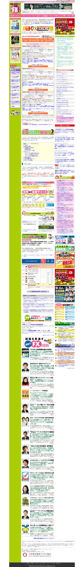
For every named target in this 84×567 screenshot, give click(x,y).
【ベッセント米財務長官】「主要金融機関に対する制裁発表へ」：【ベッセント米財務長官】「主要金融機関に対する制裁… (66, 327)
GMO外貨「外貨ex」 (15, 98)
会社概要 (32, 563)
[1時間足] (40, 206)
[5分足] (26, 206)
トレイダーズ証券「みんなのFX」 (15, 77)
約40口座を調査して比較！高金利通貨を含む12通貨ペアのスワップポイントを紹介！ (38, 307)
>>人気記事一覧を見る (71, 368)
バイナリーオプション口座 (62, 110)
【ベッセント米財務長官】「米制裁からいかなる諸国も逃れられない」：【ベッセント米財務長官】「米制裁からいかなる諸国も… (66, 333)
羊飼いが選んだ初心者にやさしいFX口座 (65, 87)
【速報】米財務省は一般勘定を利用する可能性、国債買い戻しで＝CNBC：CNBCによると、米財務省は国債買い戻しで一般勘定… (66, 337)
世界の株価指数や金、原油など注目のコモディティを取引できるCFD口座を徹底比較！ (65, 58)
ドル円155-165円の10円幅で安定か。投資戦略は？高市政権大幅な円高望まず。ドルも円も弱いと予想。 (42, 408)
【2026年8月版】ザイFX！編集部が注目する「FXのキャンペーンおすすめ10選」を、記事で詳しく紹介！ (38, 301)
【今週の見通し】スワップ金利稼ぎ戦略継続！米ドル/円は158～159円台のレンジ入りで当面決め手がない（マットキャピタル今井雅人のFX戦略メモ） (42, 353)
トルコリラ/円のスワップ (62, 77)
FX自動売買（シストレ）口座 (63, 106)
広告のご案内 (58, 563)
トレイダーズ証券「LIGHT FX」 (15, 87)
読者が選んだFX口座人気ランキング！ (65, 111)
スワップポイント (60, 75)
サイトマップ (48, 563)
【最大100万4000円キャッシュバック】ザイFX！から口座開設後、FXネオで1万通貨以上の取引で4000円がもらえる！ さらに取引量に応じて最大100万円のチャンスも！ (65, 189)
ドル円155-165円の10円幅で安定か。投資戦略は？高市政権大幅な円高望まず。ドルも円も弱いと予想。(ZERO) (66, 365)
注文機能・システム (61, 98)
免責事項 (28, 563)
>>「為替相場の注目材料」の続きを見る (38, 291)
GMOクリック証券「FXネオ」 (15, 73)
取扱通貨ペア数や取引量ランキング (64, 91)
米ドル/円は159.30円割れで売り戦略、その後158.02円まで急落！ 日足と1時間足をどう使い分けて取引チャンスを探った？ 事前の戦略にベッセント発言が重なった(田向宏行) (66, 358)
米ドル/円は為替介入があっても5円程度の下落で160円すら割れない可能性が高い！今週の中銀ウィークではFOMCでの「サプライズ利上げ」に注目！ (42, 515)
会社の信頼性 (59, 92)
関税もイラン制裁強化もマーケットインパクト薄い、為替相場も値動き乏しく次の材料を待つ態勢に (42, 381)
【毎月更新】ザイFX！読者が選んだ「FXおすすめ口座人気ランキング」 (38, 124)
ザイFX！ (61, 564)
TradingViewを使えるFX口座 (62, 102)
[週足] (40, 204)
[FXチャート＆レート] (50, 204)
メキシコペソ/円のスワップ (62, 79)
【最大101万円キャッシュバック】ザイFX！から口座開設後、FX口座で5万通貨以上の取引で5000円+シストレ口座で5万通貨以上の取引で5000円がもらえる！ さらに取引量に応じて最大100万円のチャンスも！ (65, 215)
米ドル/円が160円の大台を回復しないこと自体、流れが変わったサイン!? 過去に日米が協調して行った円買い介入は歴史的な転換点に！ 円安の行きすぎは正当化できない (42, 436)
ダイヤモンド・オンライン (36, 564)
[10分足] (30, 206)
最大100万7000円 (15, 35)
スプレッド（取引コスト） (62, 73)
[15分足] (33, 206)
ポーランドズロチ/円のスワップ (63, 85)
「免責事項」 (66, 545)
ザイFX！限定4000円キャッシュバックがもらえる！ (15, 60)
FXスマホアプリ (60, 96)
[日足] (36, 204)
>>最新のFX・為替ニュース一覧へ (48, 335)
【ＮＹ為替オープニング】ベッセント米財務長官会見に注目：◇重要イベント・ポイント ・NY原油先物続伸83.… (66, 330)
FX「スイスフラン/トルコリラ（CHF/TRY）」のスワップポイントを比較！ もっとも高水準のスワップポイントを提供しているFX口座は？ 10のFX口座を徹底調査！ (42, 395)
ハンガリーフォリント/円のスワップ (64, 83)
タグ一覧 (53, 563)
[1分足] (23, 206)
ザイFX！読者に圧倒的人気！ (15, 21)
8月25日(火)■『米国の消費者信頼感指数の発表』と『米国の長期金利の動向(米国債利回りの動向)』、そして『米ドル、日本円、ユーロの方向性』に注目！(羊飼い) (66, 350)
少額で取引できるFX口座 (62, 89)
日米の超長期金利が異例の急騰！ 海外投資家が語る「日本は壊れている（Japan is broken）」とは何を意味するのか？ (42, 489)
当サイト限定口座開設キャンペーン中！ (15, 50)
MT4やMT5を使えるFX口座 (62, 104)
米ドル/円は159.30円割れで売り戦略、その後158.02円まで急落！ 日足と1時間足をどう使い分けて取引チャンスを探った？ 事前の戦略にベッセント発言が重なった (42, 367)
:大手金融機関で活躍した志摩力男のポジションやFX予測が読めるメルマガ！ (37, 184)
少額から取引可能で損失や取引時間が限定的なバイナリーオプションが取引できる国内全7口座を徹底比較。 (65, 39)
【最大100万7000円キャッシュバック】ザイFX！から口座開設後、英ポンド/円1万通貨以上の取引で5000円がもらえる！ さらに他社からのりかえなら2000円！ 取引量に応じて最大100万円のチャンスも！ (65, 183)
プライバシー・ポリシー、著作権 (40, 563)
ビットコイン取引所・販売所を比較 (64, 113)
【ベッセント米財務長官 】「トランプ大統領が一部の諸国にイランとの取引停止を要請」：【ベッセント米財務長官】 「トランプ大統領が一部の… (66, 340)
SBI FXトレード (15, 83)
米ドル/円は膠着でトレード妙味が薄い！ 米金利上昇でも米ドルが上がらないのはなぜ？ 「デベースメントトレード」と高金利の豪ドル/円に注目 (42, 422)
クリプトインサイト (56, 564)
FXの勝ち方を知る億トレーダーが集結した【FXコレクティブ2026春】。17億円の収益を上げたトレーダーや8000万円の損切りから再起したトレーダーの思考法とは (42, 529)
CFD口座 (58, 108)
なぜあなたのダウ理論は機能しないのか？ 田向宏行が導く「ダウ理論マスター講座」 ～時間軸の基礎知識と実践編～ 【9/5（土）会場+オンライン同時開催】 (38, 311)
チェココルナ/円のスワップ (62, 81)
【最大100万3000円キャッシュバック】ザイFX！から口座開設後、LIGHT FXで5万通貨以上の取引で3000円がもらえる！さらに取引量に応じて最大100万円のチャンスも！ (65, 231)
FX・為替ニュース (60, 94)
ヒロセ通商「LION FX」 (15, 91)
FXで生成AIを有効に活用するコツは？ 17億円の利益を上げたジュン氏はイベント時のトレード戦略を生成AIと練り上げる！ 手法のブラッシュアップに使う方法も (42, 477)
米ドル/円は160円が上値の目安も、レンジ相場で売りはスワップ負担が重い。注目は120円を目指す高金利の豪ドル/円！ (42, 463)
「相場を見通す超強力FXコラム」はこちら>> (43, 538)
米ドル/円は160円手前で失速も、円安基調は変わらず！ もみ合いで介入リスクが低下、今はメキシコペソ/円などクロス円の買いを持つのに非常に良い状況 (42, 450)
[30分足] (36, 206)
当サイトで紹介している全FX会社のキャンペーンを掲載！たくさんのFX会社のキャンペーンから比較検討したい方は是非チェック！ (38, 298)
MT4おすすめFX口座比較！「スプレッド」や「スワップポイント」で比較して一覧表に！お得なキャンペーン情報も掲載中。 (38, 304)
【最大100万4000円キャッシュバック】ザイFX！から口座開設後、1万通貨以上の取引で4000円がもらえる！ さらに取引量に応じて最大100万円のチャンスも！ (65, 209)
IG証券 (13, 106)
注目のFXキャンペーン (61, 72)
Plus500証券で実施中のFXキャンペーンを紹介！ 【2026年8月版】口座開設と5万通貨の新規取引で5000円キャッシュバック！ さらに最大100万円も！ (42, 502)
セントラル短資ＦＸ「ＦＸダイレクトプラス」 (16, 102)
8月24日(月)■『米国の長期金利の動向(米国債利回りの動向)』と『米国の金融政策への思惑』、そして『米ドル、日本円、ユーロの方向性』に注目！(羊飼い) (66, 354)
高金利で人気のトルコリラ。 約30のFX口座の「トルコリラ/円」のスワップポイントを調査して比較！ (65, 65)
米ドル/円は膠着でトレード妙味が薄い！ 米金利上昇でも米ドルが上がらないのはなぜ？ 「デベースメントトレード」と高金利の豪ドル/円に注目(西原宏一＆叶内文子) (66, 362)
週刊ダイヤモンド (43, 564)
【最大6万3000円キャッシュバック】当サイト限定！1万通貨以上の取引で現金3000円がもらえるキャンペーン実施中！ (65, 204)
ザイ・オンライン (49, 564)
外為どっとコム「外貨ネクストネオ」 (16, 81)
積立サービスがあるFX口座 (62, 100)
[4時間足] (43, 206)
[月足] (43, 204)
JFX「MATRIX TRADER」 (15, 95)
